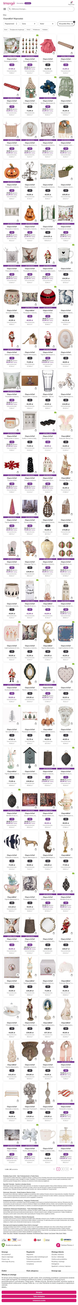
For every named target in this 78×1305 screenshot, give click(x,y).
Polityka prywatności (33, 1259)
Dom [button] (5, 30)
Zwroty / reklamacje (57, 1257)
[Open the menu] (4, 9)
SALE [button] (28, 30)
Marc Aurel (59, 1233)
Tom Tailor (10, 1233)
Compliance (30, 1264)
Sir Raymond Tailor (38, 1233)
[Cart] (18, 53)
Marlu (64, 1233)
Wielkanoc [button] (36, 30)
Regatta (16, 1233)
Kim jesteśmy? (6, 1254)
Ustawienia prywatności (34, 1262)
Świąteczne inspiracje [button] (17, 30)
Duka (4, 1233)
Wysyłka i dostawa (57, 1254)
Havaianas (29, 1233)
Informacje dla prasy (8, 1262)
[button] (11, 24)
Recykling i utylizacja (57, 1262)
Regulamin (30, 1254)
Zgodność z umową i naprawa (60, 1266)
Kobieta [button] (45, 30)
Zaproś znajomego (7, 1257)
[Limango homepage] (9, 3)
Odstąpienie (55, 1264)
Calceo (46, 1233)
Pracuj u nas (5, 1259)
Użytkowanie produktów (59, 1259)
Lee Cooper (52, 1233)
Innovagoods (22, 1233)
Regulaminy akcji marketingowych (37, 1257)
